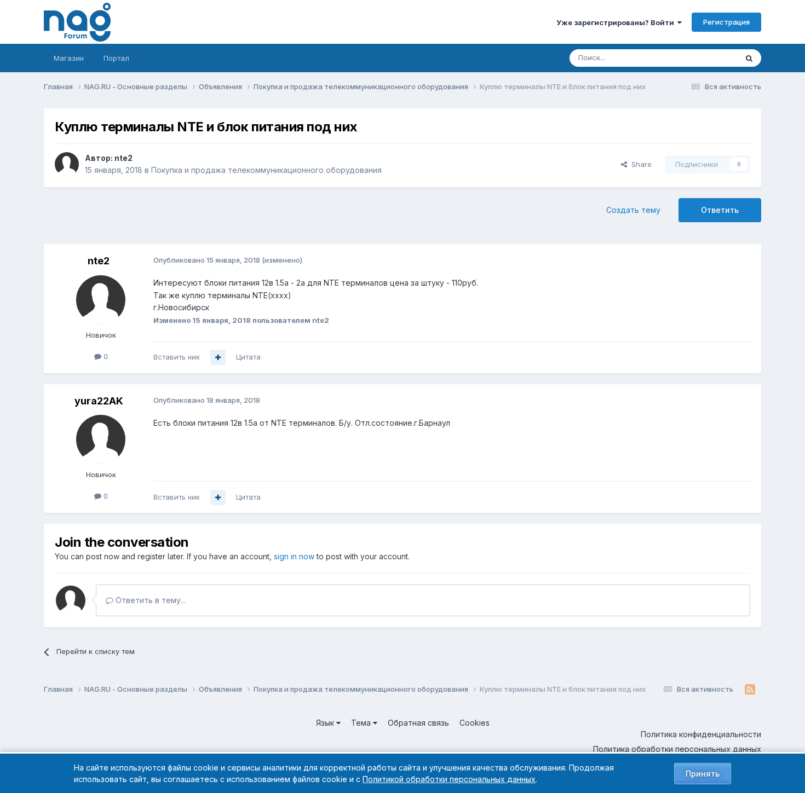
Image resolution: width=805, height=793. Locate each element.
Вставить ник (176, 356)
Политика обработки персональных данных (677, 749)
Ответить (720, 210)
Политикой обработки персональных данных (449, 779)
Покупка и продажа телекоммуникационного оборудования (266, 170)
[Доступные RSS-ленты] (750, 689)
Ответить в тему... (149, 600)
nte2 (123, 158)
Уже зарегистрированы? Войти (616, 22)
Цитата (248, 356)
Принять (703, 773)
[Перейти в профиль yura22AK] (100, 439)
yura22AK (98, 401)
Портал (116, 58)
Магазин (69, 58)
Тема (362, 722)
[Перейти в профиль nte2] (67, 164)
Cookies (474, 722)
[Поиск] (749, 58)
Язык (326, 722)
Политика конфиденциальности (701, 734)
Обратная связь (418, 722)
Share (639, 164)
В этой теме (702, 58)
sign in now (294, 556)
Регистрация (726, 22)
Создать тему (633, 210)
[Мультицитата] (218, 357)
